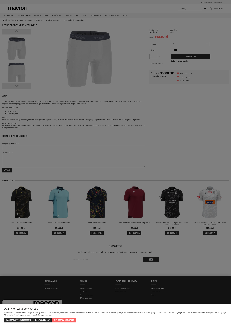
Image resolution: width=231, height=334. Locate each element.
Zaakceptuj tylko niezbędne (18, 320)
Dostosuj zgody (42, 320)
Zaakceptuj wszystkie (64, 320)
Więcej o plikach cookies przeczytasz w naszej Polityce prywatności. (27, 315)
